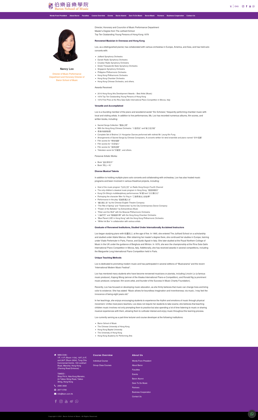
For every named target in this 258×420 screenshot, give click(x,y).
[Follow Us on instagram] (61, 401)
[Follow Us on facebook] (55, 401)
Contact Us (191, 15)
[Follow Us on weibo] (71, 401)
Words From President (58, 15)
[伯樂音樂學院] (68, 6)
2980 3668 (62, 385)
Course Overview (98, 15)
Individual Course (100, 360)
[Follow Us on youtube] (66, 401)
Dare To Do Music (135, 15)
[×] (252, 414)
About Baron (74, 15)
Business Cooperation (175, 15)
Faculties (85, 15)
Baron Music (150, 15)
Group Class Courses (102, 365)
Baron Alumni (121, 15)
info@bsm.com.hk (65, 394)
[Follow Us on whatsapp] (76, 401)
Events (110, 15)
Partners (160, 15)
